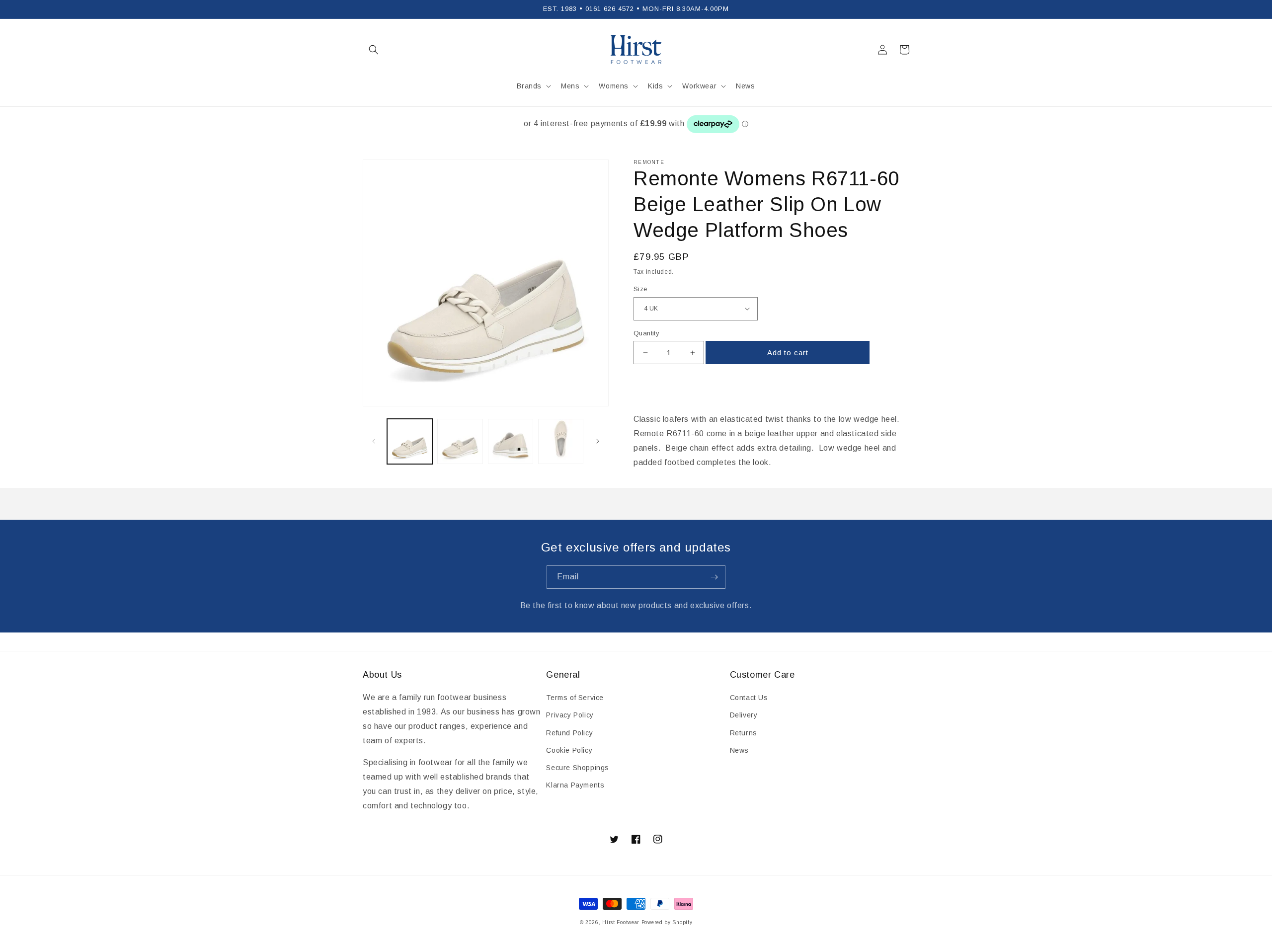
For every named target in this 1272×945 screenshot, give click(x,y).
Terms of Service (575, 698)
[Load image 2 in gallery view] (459, 441)
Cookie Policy (569, 750)
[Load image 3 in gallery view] (510, 441)
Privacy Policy (569, 715)
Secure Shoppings (577, 768)
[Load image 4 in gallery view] (560, 441)
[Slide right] (598, 441)
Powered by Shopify (667, 922)
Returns (743, 733)
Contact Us (749, 698)
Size (640, 289)
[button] (374, 50)
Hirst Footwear (620, 922)
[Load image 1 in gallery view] (409, 441)
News (739, 750)
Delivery (744, 715)
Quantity (646, 333)
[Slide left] (374, 441)
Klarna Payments (575, 785)
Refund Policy (569, 733)
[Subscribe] (714, 577)
